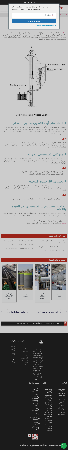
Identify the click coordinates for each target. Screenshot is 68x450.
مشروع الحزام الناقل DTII (61, 390)
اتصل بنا (64, 223)
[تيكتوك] (34, 2)
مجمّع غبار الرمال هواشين (61, 413)
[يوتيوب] (28, 2)
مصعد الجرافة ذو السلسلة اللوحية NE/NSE (48, 427)
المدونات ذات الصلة (57, 236)
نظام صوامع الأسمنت (25, 361)
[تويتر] (31, 2)
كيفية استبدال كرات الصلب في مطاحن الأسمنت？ (48, 405)
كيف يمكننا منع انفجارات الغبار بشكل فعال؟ (19, 248)
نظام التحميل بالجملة (25, 347)
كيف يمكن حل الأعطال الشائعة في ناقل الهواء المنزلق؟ (48, 413)
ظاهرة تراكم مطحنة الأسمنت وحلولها (21, 244)
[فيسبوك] (33, 435)
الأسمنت (61, 33)
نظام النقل (25, 351)
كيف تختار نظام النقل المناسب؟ (54, 250)
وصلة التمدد (13, 354)
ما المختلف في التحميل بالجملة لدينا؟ (48, 420)
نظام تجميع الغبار (25, 354)
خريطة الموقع (24, 445)
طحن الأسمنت (24, 358)
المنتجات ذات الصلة (57, 260)
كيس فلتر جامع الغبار (13, 360)
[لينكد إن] (25, 2)
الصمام (26, 365)
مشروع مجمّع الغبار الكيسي (61, 408)
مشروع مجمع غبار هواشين (61, 398)
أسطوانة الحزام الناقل (12, 348)
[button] (56, 2)
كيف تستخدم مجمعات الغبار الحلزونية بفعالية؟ (48, 397)
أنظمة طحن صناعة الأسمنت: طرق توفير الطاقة (18, 240)
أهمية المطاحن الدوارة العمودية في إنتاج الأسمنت (50, 247)
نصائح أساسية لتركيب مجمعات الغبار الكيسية (47, 390)
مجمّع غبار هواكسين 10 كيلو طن (62, 403)
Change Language (34, 21)
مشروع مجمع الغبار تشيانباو (61, 394)
